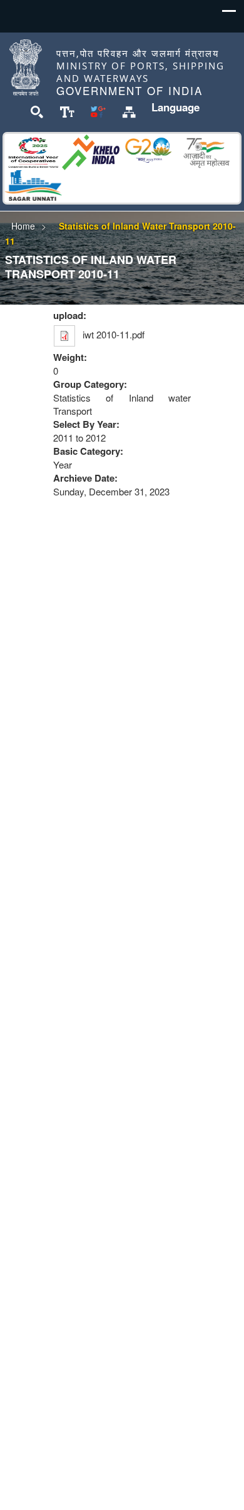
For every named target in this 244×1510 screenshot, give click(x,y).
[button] (229, 14)
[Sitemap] (129, 110)
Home (23, 226)
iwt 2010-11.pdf (114, 334)
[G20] (148, 150)
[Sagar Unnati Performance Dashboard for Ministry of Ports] (33, 183)
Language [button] (175, 106)
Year (62, 464)
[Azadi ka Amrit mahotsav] (206, 150)
